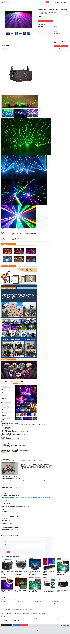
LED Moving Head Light (22, 497)
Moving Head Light (55, 601)
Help (52, 4)
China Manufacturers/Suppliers (27, 627)
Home (2, 6)
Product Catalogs (14, 599)
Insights (55, 627)
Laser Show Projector (42, 618)
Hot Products (15, 627)
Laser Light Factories (9, 618)
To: (5, 541)
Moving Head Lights (15, 497)
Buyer (47, 4)
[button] (44, 1)
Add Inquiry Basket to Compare (19, 37)
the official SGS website (23, 460)
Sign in (68, 2)
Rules (68, 4)
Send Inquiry (45, 20)
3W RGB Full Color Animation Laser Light (21, 571)
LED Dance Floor (39, 497)
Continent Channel (46, 627)
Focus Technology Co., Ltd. (28, 630)
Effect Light (35, 497)
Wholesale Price (41, 627)
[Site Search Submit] (47, 2)
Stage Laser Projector (5, 620)
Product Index (51, 627)
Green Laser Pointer (34, 613)
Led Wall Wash (37, 603)
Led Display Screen (21, 601)
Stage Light (10, 498)
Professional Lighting (10, 613)
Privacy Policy (49, 630)
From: (5, 539)
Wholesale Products (35, 627)
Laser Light (16, 6)
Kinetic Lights (9, 497)
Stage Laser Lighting (26, 613)
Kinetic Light (3, 601)
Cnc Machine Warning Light (52, 618)
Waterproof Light (3, 603)
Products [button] (16, 1)
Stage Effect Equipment (38, 604)
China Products (20, 627)
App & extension (57, 4)
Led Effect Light (20, 604)
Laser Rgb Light (35, 618)
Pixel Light (44, 497)
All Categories (4, 4)
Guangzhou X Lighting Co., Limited (45, 12)
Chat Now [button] (62, 20)
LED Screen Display (29, 497)
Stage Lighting (12, 6)
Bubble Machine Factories (18, 618)
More (2, 622)
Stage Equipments (5, 498)
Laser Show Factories (27, 618)
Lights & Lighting (6, 6)
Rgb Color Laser (60, 618)
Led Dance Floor (20, 603)
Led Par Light (3, 604)
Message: (4, 544)
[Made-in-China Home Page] (6, 2)
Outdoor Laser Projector (42, 613)
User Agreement (40, 630)
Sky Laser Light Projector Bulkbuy (15, 620)
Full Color (3, 618)
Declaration (45, 630)
